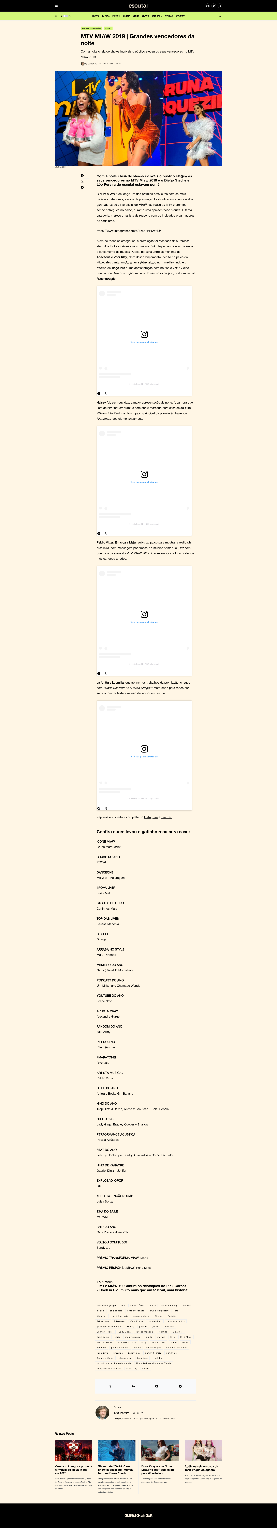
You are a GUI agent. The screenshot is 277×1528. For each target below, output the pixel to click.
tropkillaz (158, 1358)
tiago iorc (142, 1358)
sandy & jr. (134, 1353)
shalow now (125, 1358)
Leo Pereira (121, 1412)
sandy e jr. (172, 1353)
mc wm (161, 1337)
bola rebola (116, 1310)
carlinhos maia (120, 1316)
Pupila (137, 1347)
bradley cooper (135, 1310)
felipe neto (103, 1321)
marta (149, 1337)
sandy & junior (153, 1353)
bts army (102, 1316)
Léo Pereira (106, 184)
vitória (145, 1368)
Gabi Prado (136, 1321)
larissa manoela (145, 1331)
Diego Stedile (175, 180)
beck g (101, 1310)
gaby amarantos (176, 1321)
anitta (153, 1305)
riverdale (118, 1353)
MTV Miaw (186, 1337)
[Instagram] (207, 6)
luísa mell (178, 1331)
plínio (174, 1342)
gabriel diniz (155, 1321)
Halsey (130, 1326)
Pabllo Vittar (158, 1342)
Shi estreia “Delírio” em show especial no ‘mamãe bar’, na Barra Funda (115, 1469)
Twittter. (166, 817)
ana (123, 1305)
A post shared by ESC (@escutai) (144, 384)
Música (108, 28)
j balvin (143, 1326)
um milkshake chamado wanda (114, 1363)
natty (144, 1342)
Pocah (185, 1342)
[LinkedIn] (220, 6)
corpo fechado (141, 1316)
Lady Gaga (125, 1331)
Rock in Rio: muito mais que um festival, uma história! (143, 1290)
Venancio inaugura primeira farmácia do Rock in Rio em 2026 (73, 1469)
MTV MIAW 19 (105, 1342)
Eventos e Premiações (91, 28)
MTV (172, 1337)
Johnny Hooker (105, 1331)
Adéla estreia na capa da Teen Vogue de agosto (201, 1468)
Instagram (151, 817)
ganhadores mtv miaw (109, 1326)
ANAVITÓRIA (137, 1305)
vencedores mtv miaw (109, 1368)
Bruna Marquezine (159, 1310)
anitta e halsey (169, 1305)
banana (187, 1305)
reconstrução (153, 1347)
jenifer (156, 1326)
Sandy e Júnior (105, 1358)
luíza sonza (103, 1337)
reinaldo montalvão (176, 1347)
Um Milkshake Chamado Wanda (153, 1363)
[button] (56, 6)
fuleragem (119, 1321)
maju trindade (133, 1337)
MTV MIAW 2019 (127, 1342)
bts (176, 1310)
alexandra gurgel (106, 1305)
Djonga (158, 1316)
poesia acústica (120, 1347)
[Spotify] (213, 6)
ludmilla (163, 1331)
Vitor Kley (131, 1368)
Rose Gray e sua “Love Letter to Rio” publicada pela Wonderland (157, 1469)
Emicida (172, 1316)
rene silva (102, 1353)
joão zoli (169, 1326)
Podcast (101, 1347)
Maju (117, 1337)
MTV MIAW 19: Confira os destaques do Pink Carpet (142, 1286)
